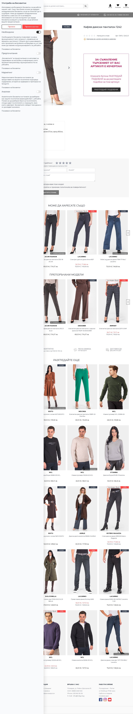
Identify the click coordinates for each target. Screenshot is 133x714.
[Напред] (68, 67)
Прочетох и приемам (63, 187)
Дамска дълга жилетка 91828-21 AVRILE (82, 536)
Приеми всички (32, 27)
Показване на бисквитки (11, 49)
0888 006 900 (77, 691)
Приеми (11, 27)
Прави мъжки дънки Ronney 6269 (82, 599)
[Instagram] (105, 699)
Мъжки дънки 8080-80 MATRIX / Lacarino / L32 (114, 600)
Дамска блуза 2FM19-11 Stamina (114, 475)
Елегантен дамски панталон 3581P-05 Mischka (82, 415)
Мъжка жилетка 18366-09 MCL (82, 660)
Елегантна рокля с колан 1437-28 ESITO (50, 414)
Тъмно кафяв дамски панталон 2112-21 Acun (51, 329)
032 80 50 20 (78, 693)
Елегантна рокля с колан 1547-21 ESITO (51, 536)
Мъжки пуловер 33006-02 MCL (82, 475)
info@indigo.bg (78, 696)
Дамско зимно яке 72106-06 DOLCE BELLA (51, 600)
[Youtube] (109, 699)
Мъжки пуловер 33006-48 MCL (50, 660)
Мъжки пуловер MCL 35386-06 (113, 414)
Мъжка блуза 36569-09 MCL (50, 475)
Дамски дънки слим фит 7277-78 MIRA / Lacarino (114, 661)
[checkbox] (38, 32)
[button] (96, 35)
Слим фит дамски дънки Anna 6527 (82, 259)
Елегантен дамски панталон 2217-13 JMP (113, 328)
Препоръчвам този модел (52, 184)
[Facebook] (100, 699)
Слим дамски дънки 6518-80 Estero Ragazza (114, 537)
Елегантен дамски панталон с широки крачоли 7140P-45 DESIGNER (82, 329)
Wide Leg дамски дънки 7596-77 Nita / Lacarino (113, 260)
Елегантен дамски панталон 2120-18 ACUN (50, 260)
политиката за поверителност (73, 187)
